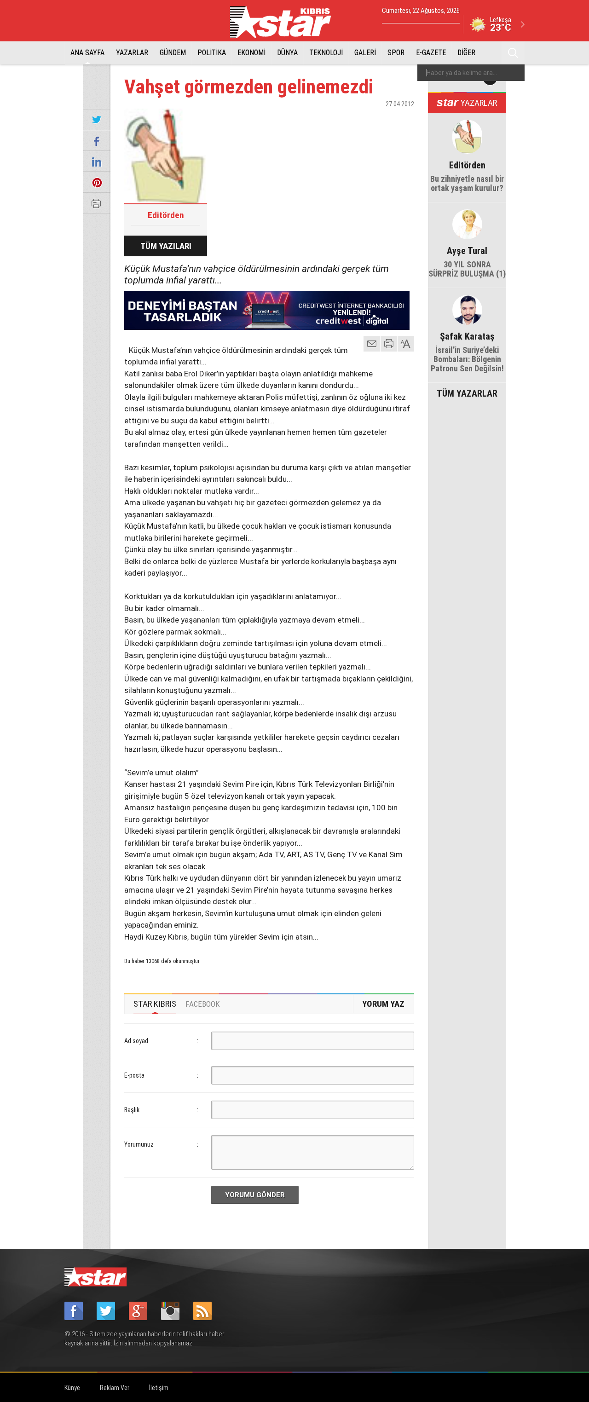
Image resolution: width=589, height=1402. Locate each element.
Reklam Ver (114, 1387)
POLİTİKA (211, 52)
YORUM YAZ (383, 1003)
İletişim (158, 1387)
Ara (513, 52)
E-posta (134, 1075)
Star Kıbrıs (285, 22)
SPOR (395, 52)
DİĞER (466, 52)
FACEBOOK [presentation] (202, 1004)
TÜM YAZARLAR (467, 392)
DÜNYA (287, 52)
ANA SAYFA (87, 52)
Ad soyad (136, 1040)
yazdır (389, 344)
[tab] (154, 1004)
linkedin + (402, 120)
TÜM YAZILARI (165, 246)
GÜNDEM (173, 52)
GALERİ (365, 52)
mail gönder (372, 344)
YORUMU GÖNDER (255, 1195)
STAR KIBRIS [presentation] (154, 1003)
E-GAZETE (431, 52)
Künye (72, 1387)
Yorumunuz (139, 1144)
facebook (356, 120)
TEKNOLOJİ (326, 52)
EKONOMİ (251, 52)
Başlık (131, 1110)
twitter (379, 120)
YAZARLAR (132, 52)
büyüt (406, 344)
